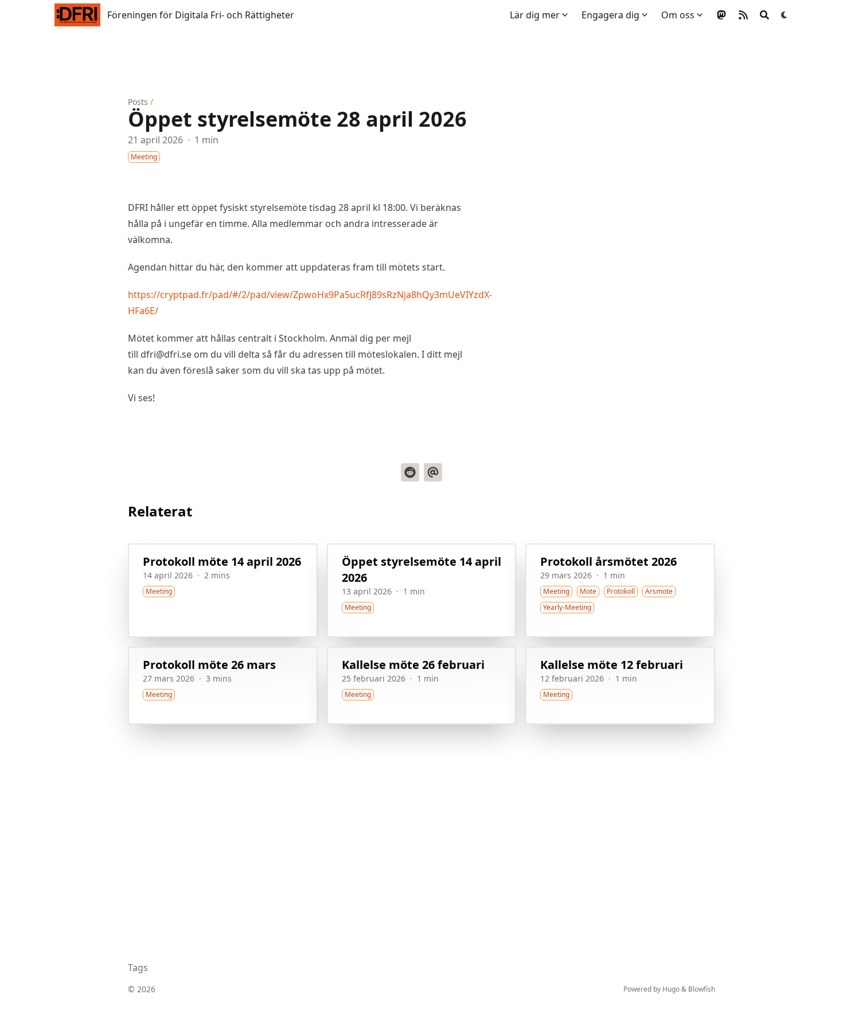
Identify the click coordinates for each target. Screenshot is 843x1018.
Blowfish (701, 989)
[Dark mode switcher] (784, 15)
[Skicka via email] (433, 472)
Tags (138, 967)
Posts (138, 101)
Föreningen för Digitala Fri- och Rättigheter (200, 15)
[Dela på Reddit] (410, 472)
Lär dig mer (535, 15)
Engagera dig (610, 15)
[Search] (764, 15)
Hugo (671, 989)
